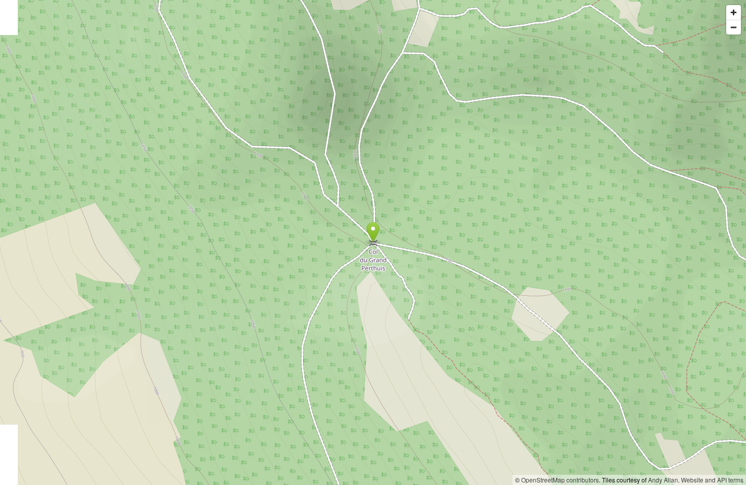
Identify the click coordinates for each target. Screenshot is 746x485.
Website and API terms (712, 479)
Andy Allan (663, 479)
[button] (373, 232)
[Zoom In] (733, 12)
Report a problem (486, 479)
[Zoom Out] (733, 27)
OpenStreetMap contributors (560, 479)
